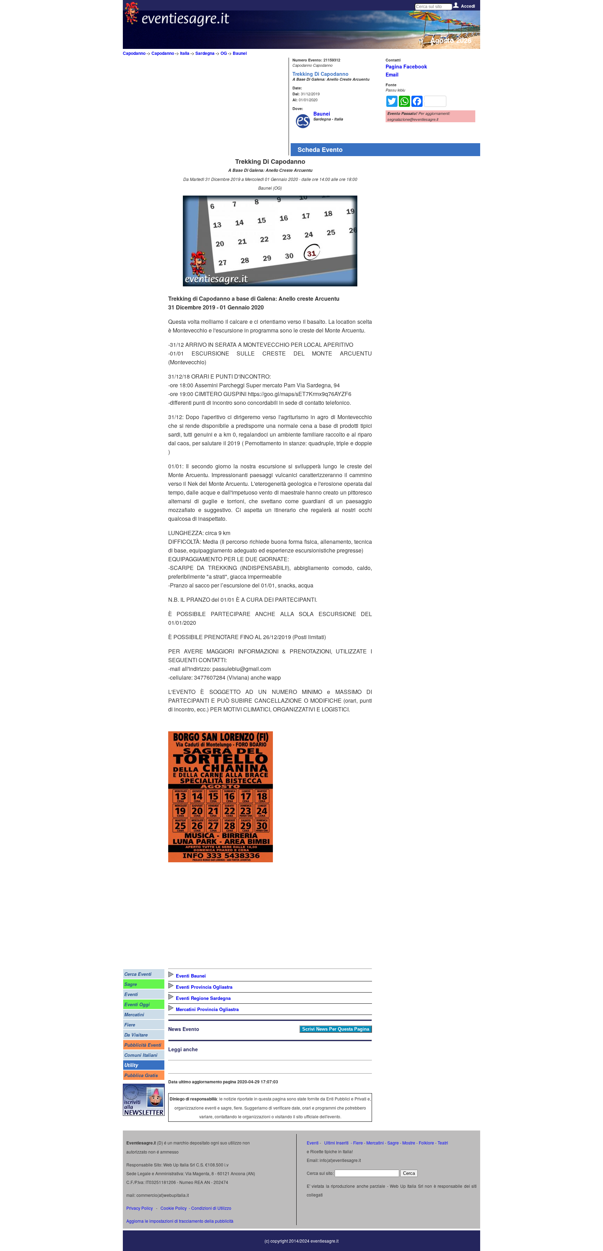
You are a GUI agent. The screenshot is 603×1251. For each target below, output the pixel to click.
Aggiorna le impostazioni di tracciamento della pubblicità (179, 1221)
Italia (184, 53)
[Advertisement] (227, 106)
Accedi (468, 6)
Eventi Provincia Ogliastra (204, 986)
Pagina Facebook (406, 66)
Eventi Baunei (191, 975)
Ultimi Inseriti (336, 1143)
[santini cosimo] (220, 860)
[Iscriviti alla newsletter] (144, 1114)
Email (392, 74)
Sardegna (205, 53)
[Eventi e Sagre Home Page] (132, 22)
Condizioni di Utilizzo (211, 1208)
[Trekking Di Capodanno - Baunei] (270, 284)
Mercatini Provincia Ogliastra (207, 1009)
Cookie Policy (174, 1208)
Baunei (240, 53)
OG (224, 53)
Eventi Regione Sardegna (203, 998)
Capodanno (134, 53)
